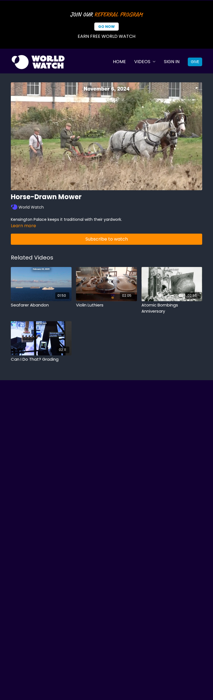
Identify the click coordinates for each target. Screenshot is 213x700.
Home (119, 61)
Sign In (171, 61)
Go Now (106, 26)
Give (195, 62)
